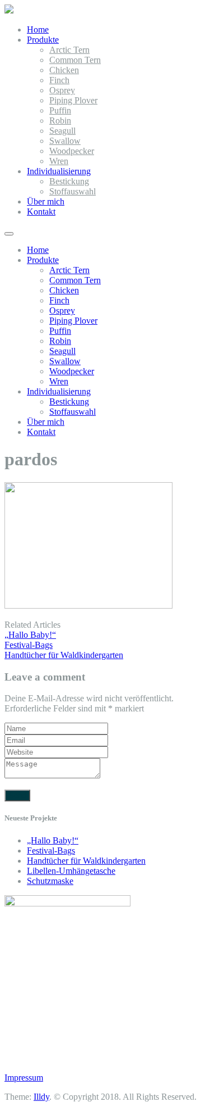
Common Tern (75, 60)
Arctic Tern (69, 50)
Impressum (23, 1077)
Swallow (65, 141)
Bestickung (69, 181)
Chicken (64, 70)
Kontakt (41, 211)
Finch (59, 80)
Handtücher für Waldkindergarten (86, 860)
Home (38, 29)
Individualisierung (59, 171)
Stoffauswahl (72, 191)
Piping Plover (73, 100)
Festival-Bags (51, 850)
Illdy (41, 1096)
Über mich (45, 201)
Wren (58, 161)
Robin (60, 120)
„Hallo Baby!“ (52, 840)
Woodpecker (71, 151)
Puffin (60, 110)
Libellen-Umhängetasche (71, 871)
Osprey (62, 90)
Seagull (62, 130)
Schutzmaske (50, 881)
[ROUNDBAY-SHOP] (8, 10)
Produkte (43, 39)
